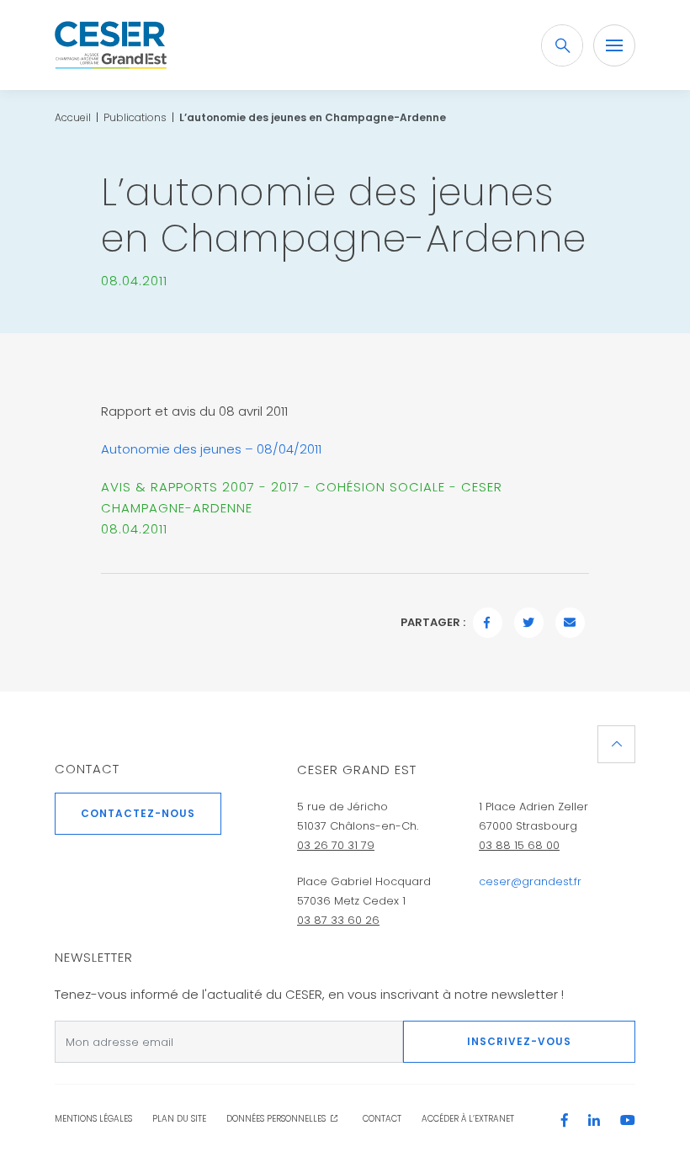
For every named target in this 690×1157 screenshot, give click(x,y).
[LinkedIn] (602, 1121)
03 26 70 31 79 (335, 845)
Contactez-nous (138, 813)
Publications (135, 117)
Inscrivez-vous (519, 1041)
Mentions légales (93, 1118)
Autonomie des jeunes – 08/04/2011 (211, 449)
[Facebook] (573, 1121)
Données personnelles (276, 1118)
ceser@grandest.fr (530, 881)
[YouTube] (627, 1121)
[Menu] (614, 45)
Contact (87, 769)
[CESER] (111, 45)
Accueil (73, 117)
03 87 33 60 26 (338, 920)
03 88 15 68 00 (519, 845)
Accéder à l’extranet (468, 1118)
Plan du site (179, 1118)
